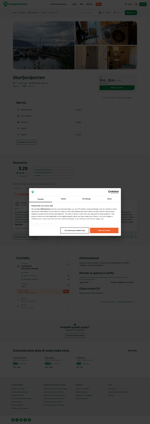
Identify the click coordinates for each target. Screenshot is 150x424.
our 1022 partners (44, 209)
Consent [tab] (41, 199)
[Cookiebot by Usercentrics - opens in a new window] (110, 192)
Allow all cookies (104, 230)
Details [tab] (63, 199)
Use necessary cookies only (75, 230)
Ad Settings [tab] (86, 199)
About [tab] (109, 199)
